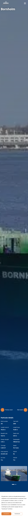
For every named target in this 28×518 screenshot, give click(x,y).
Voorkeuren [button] (17, 514)
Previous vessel (9, 410)
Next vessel (20, 410)
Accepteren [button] (6, 514)
